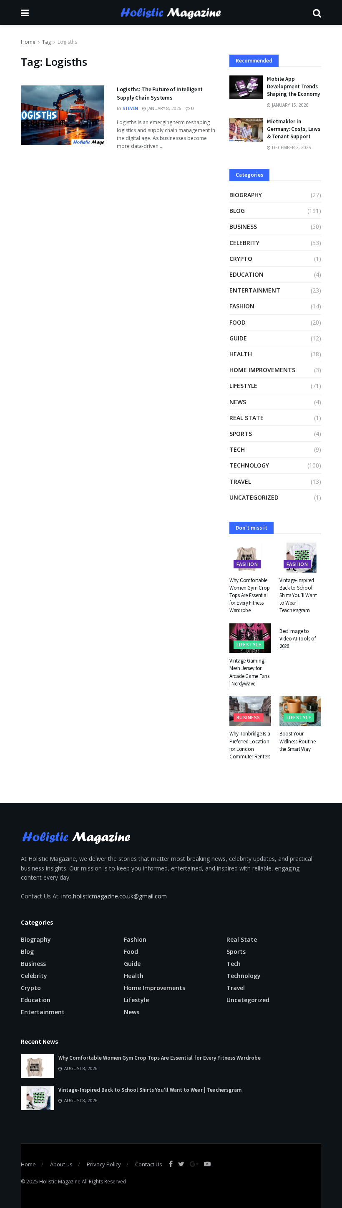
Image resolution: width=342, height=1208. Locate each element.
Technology (249, 465)
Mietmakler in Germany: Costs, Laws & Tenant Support (293, 129)
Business (243, 226)
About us (61, 1164)
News (237, 402)
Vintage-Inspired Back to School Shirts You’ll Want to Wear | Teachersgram (298, 595)
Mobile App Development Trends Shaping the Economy (293, 86)
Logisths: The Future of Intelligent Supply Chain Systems (160, 93)
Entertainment (254, 290)
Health (240, 354)
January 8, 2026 (163, 108)
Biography (245, 195)
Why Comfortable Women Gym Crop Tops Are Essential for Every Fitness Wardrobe (249, 595)
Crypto (240, 259)
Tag (46, 41)
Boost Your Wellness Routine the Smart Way (297, 741)
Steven (130, 108)
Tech (237, 449)
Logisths (67, 41)
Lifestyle (243, 386)
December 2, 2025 (291, 147)
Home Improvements (262, 370)
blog (237, 211)
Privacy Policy (104, 1164)
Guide (238, 338)
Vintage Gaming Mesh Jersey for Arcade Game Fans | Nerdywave (249, 672)
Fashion (241, 306)
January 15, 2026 (290, 105)
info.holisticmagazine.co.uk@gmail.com (114, 896)
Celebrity (244, 243)
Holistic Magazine (60, 1181)
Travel (240, 481)
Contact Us (148, 1164)
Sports (240, 434)
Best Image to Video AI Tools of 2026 (297, 639)
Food (237, 322)
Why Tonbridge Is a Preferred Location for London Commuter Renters (249, 745)
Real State (246, 418)
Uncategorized (254, 497)
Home (28, 41)
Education (246, 274)
